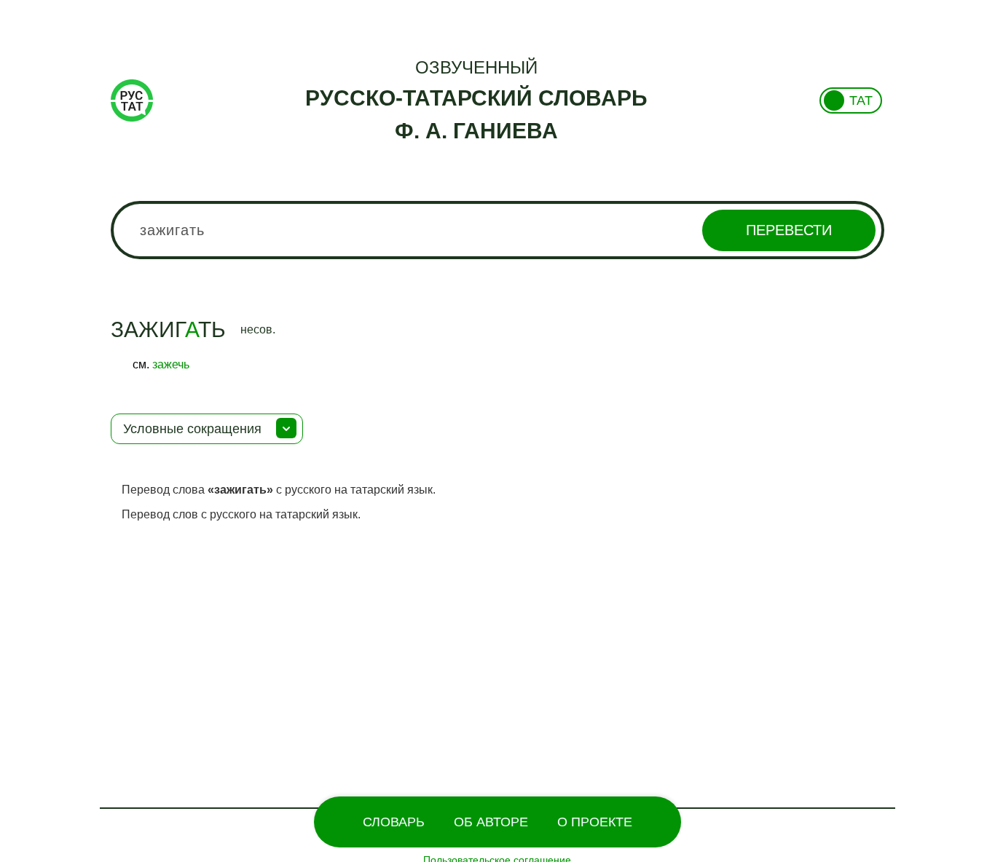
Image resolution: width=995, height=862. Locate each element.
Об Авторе (491, 822)
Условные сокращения (192, 429)
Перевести (789, 230)
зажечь (170, 364)
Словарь (394, 822)
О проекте (594, 822)
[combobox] (498, 230)
